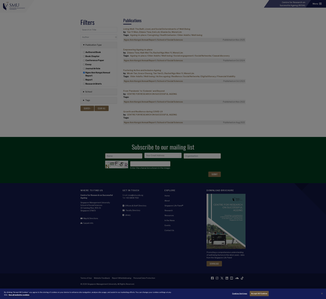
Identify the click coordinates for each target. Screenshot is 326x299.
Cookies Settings (239, 293)
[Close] (322, 293)
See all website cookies (19, 295)
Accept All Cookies (259, 293)
